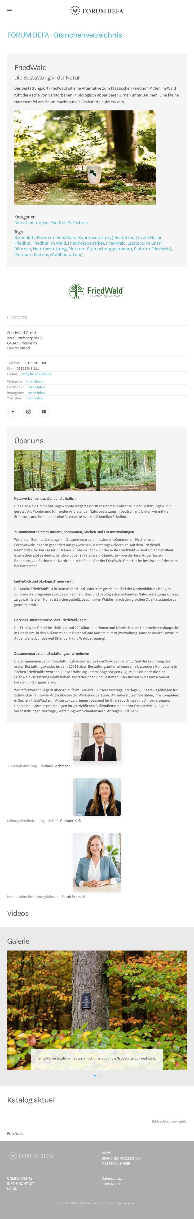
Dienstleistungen (31, 222)
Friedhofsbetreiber (86, 243)
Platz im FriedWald (152, 248)
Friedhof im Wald (49, 243)
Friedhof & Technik (69, 222)
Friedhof (22, 243)
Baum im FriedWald (56, 237)
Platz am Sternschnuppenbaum (100, 248)
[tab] (95, 1076)
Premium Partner (31, 254)
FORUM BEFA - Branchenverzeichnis (64, 35)
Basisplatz (24, 237)
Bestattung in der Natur (137, 237)
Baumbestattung (95, 237)
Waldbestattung (66, 254)
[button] (9, 10)
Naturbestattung (50, 248)
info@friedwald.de (36, 374)
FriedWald (116, 243)
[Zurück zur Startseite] (97, 10)
